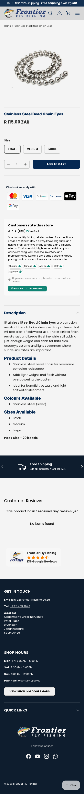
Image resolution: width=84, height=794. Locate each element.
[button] (68, 13)
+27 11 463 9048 (20, 606)
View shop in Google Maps (30, 691)
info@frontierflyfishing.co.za (31, 600)
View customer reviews (27, 288)
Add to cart (56, 164)
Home (7, 26)
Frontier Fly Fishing (25, 784)
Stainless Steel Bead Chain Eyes (33, 26)
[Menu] (77, 13)
